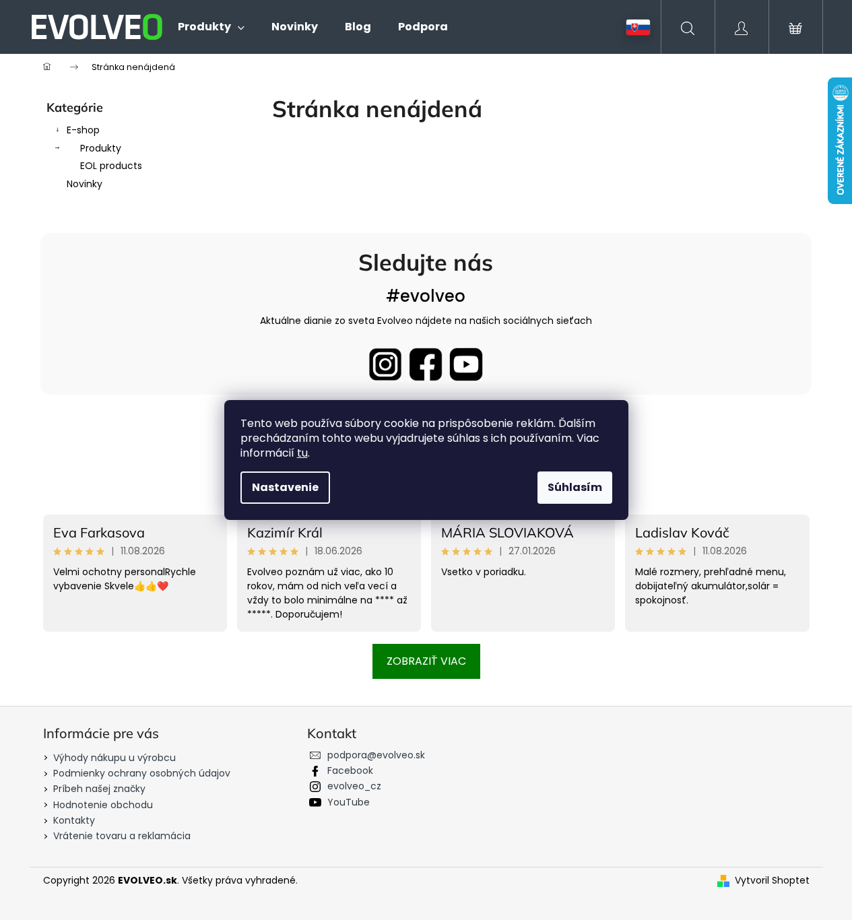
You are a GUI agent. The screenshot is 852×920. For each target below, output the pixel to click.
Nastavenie (285, 487)
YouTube (348, 802)
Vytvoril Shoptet (772, 880)
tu (302, 453)
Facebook (350, 770)
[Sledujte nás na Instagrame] (385, 364)
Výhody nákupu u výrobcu (114, 757)
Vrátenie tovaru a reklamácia (122, 836)
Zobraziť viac (426, 661)
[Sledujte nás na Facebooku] (426, 364)
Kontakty (74, 820)
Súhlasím (575, 487)
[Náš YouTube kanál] (466, 364)
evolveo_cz (354, 786)
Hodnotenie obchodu (103, 805)
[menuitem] (211, 27)
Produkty (100, 148)
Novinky (84, 184)
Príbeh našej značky (99, 788)
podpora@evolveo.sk (376, 755)
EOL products (111, 165)
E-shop (83, 130)
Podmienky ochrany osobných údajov (141, 773)
